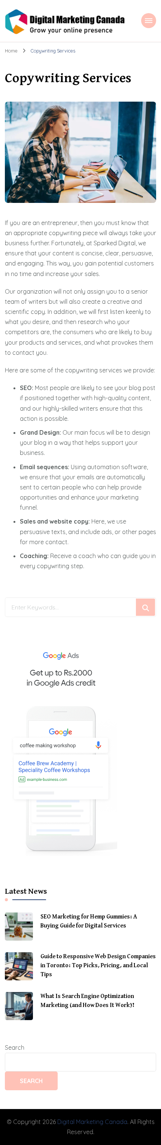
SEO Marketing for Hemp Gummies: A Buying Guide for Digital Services (88, 921)
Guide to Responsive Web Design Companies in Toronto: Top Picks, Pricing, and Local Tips (98, 966)
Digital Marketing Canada (92, 1121)
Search (14, 1047)
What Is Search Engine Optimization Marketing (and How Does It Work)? (87, 1000)
